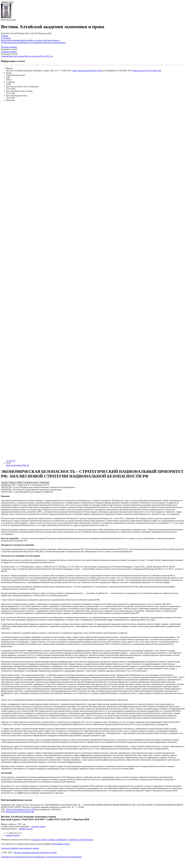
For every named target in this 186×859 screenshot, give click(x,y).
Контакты (5, 40)
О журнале (5, 38)
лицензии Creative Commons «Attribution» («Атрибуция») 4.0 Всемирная (62, 840)
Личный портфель (9, 47)
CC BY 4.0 (10, 461)
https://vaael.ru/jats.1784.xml (17, 465)
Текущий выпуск (47, 42)
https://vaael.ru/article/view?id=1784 (86, 70)
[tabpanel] (93, 488)
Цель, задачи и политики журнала (44, 40)
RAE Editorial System (61, 844)
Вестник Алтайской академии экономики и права (35, 852)
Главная (4, 36)
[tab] (5, 482)
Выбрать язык (7, 2)
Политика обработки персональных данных (20, 848)
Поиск (63, 42)
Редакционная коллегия (19, 40)
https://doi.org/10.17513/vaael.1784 (147, 70)
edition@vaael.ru (26, 829)
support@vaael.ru (38, 826)
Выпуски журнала (16, 56)
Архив (57, 42)
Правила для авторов (31, 42)
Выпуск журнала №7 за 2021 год (39, 56)
